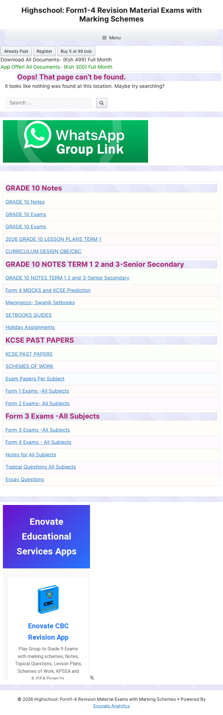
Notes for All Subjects (31, 455)
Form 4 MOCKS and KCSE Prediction (48, 290)
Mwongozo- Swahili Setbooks (40, 302)
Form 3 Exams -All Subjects (38, 430)
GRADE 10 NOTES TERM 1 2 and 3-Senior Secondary (67, 278)
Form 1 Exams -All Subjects (37, 391)
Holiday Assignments (30, 327)
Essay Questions (25, 479)
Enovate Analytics (111, 706)
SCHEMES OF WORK (29, 366)
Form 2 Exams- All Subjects (38, 403)
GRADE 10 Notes (25, 202)
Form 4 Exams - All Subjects (38, 442)
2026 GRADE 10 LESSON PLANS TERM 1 (53, 239)
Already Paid (16, 51)
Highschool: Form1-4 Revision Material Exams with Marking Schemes (111, 14)
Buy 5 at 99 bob (76, 51)
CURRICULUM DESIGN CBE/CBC (43, 251)
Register (44, 51)
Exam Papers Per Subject (35, 379)
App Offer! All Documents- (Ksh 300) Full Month (56, 67)
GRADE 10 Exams (26, 214)
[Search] (101, 103)
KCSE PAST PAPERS (29, 354)
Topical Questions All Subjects (41, 467)
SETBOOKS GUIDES (29, 315)
